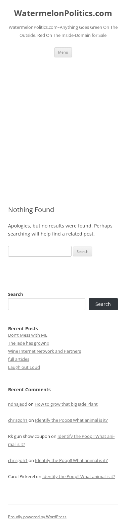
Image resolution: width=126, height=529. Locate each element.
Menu (63, 52)
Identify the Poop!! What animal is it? (71, 420)
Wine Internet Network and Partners (44, 351)
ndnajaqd (17, 404)
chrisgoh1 (18, 420)
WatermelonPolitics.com (63, 13)
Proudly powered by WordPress (37, 517)
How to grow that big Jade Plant (66, 404)
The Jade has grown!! (28, 343)
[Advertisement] (63, 123)
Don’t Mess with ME (27, 335)
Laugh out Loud (24, 367)
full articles (18, 359)
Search (15, 294)
